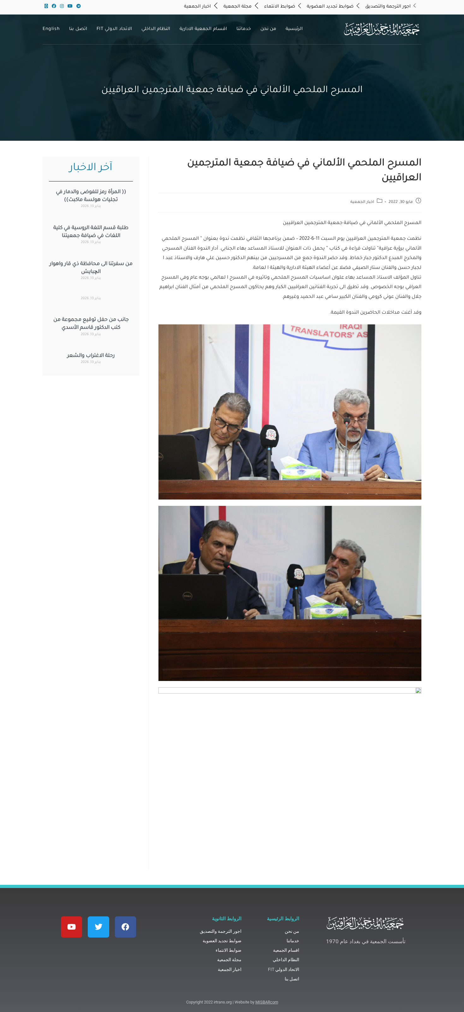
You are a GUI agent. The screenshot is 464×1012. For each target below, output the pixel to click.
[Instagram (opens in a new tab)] (62, 7)
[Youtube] (71, 927)
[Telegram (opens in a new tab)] (77, 7)
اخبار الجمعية (362, 202)
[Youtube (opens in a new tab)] (70, 7)
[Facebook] (125, 927)
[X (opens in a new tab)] (46, 7)
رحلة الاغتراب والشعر (91, 356)
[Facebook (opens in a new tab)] (54, 7)
